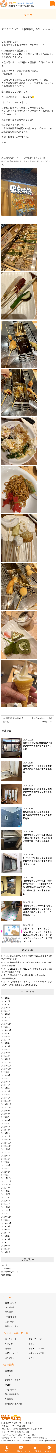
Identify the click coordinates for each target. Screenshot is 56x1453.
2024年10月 (6, 1069)
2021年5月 (6, 1201)
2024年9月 (6, 1072)
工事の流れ (10, 1322)
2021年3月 (6, 1207)
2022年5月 (6, 1162)
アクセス (9, 1375)
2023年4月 (6, 1127)
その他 (31, 1358)
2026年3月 (6, 1014)
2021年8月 (6, 1191)
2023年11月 (6, 1104)
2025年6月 (6, 1043)
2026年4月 (6, 1011)
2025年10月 (6, 1030)
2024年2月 (6, 1095)
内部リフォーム (11, 1353)
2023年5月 (6, 1123)
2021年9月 (6, 1188)
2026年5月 (6, 1008)
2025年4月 (6, 1050)
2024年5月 (6, 1085)
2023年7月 (6, 1117)
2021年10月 (6, 1185)
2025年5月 (6, 1046)
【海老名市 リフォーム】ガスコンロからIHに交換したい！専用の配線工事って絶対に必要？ (37, 838)
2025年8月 (6, 1037)
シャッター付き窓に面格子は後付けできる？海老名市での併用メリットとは (37, 861)
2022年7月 (6, 1156)
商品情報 (9, 1312)
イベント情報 (10, 1317)
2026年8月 (6, 998)
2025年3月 (6, 1053)
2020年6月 (6, 1236)
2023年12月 (6, 1101)
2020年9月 (6, 1226)
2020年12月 (6, 1217)
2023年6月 (6, 1120)
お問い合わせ (10, 1390)
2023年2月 (6, 1133)
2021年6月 (6, 1197)
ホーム (7, 1297)
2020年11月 (6, 1220)
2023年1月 (6, 1136)
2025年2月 (6, 1056)
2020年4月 (6, 1242)
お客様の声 (10, 1307)
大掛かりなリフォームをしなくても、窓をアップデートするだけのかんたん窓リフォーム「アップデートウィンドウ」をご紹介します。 (37, 935)
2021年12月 (6, 1178)
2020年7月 (6, 1233)
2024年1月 (6, 1098)
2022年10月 (6, 1146)
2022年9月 (6, 1149)
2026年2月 (6, 1017)
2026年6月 (6, 1004)
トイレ (31, 1344)
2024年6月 (6, 1082)
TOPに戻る (49, 1451)
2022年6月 (6, 1159)
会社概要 (9, 1371)
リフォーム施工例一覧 (16, 1333)
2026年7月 (6, 1001)
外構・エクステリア (37, 1353)
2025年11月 (6, 1027)
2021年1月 (6, 1213)
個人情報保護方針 (12, 1394)
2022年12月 (6, 1140)
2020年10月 (6, 1223)
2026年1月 (6, 1020)
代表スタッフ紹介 (12, 1380)
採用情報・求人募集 (13, 1404)
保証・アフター (11, 1326)
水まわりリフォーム (9, 1272)
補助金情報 (6, 1275)
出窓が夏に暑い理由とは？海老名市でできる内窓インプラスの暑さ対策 (37, 792)
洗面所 (8, 1348)
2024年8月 (6, 1075)
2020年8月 (6, 1230)
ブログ (4, 1265)
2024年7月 (6, 1078)
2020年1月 (6, 1252)
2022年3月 (6, 1168)
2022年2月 (6, 1172)
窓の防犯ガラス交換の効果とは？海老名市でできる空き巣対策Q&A (37, 815)
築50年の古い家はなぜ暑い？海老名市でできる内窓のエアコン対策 (37, 746)
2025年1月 (6, 1059)
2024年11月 (6, 1066)
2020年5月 (6, 1239)
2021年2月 (6, 1210)
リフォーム (6, 1268)
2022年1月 (6, 1175)
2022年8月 (6, 1152)
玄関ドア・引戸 (35, 1339)
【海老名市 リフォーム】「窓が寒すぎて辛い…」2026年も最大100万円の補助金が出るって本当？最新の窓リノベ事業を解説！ (37, 887)
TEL (7, 1451)
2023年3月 (6, 1130)
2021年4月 (6, 1204)
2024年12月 (6, 1062)
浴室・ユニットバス (37, 1348)
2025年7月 (6, 1040)
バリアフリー (10, 1358)
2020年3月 (6, 1246)
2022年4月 (6, 1165)
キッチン (9, 1344)
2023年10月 (6, 1107)
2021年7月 (6, 1194)
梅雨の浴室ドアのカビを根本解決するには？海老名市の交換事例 (37, 769)
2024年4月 (6, 1088)
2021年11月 (6, 1181)
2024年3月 (6, 1091)
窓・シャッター (11, 1339)
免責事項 (9, 1399)
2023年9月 (6, 1111)
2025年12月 (6, 1024)
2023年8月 (6, 1114)
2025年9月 (6, 1033)
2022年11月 (6, 1143)
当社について (10, 1303)
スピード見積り (35, 1451)
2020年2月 (6, 1249)
